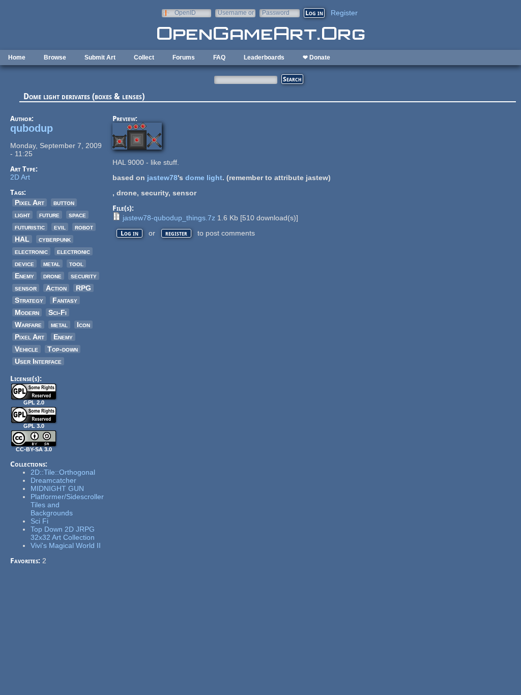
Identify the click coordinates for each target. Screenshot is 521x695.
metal (51, 263)
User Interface (38, 361)
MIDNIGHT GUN (57, 488)
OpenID (185, 12)
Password (276, 12)
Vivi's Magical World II (66, 545)
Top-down (62, 349)
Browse (55, 57)
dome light (203, 177)
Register (344, 13)
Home (16, 57)
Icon (83, 325)
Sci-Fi (57, 312)
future (49, 215)
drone (52, 276)
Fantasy (64, 300)
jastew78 (162, 177)
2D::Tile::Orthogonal (63, 472)
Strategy (29, 300)
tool (76, 263)
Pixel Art (29, 202)
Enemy (24, 276)
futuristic (30, 227)
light (22, 215)
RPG (83, 288)
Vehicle (26, 349)
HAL (22, 239)
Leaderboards (264, 57)
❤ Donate (316, 57)
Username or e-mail (236, 12)
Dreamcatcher (53, 480)
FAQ (219, 57)
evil (60, 227)
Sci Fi (39, 521)
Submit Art (99, 57)
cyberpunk (55, 239)
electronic (31, 251)
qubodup (31, 128)
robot (84, 227)
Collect (144, 57)
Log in (129, 233)
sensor (26, 288)
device (24, 263)
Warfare (28, 325)
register (176, 233)
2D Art (20, 177)
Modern (27, 312)
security (84, 276)
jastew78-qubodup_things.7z (169, 218)
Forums (183, 57)
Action (56, 288)
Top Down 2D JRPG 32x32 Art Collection (63, 533)
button (63, 202)
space (77, 215)
